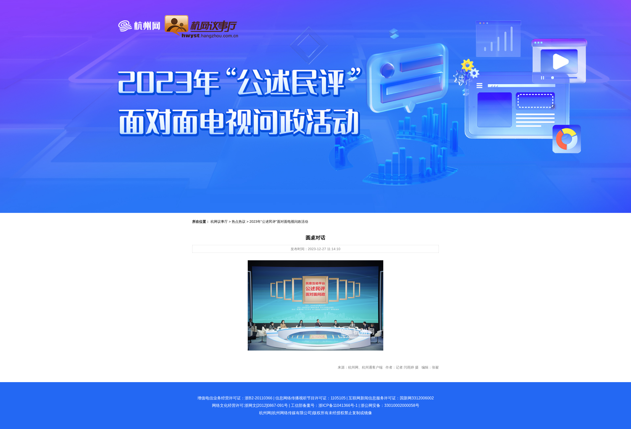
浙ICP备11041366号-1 (338, 405)
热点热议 (238, 222)
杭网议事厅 (219, 222)
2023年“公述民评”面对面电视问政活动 (278, 222)
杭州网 (265, 413)
